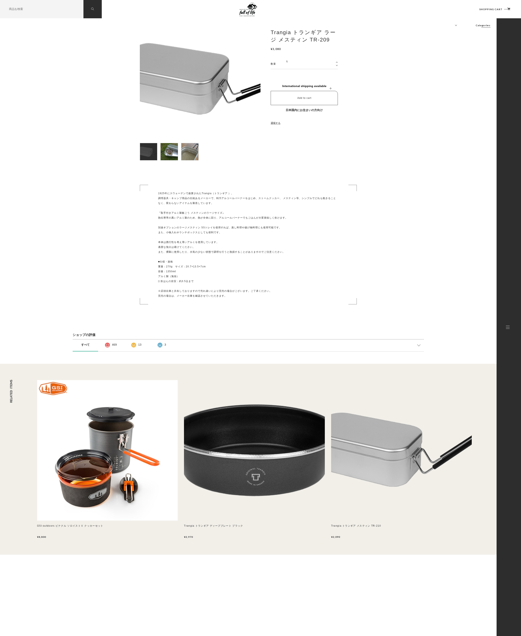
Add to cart (304, 98)
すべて (85, 344)
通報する (275, 123)
